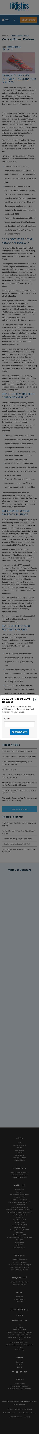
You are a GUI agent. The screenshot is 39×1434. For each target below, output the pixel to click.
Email (7, 719)
